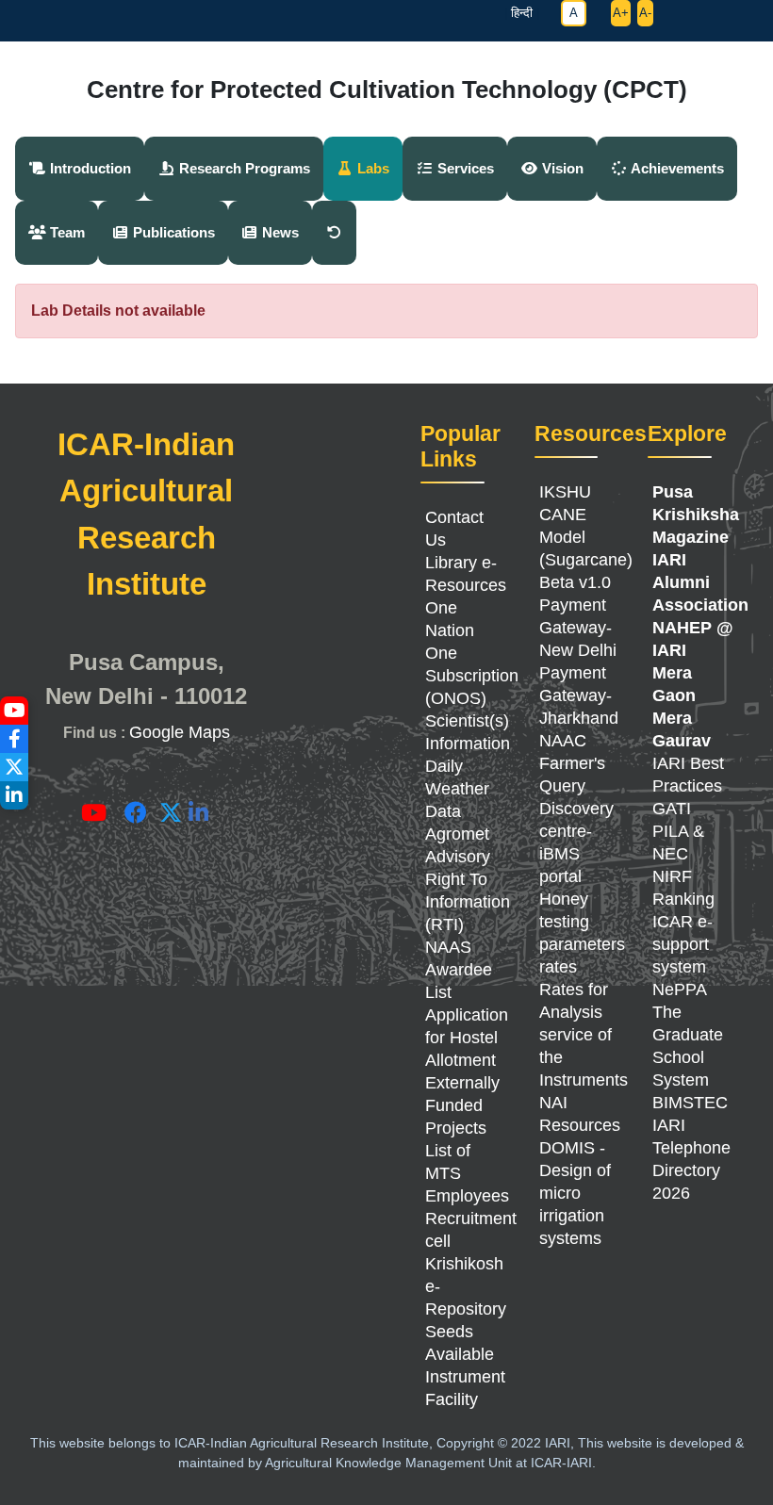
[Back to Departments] (334, 233)
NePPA (679, 989)
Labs (371, 168)
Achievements (676, 168)
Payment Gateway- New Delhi (578, 628)
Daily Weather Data (457, 789)
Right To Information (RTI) (467, 902)
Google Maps (179, 732)
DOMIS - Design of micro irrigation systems (575, 1193)
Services (464, 168)
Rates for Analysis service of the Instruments (583, 1034)
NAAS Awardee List (458, 970)
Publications (172, 232)
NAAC (562, 740)
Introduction (88, 168)
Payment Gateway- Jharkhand (578, 695)
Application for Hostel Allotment (466, 1038)
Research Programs (242, 168)
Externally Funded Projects (462, 1105)
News (278, 232)
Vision (561, 168)
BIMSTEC (690, 1102)
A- (645, 13)
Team (65, 232)
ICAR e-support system (682, 944)
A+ (621, 13)
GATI (671, 808)
